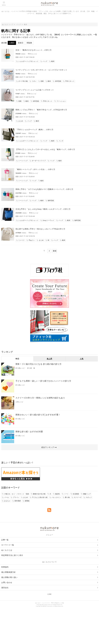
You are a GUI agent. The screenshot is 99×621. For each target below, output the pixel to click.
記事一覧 (5, 540)
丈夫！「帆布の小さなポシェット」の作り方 (33, 50)
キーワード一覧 (7, 545)
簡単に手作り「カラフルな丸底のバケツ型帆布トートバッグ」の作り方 (44, 189)
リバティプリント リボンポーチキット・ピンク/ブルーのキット (41, 70)
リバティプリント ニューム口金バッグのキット (34, 90)
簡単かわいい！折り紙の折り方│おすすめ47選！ (37, 414)
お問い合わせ (6, 582)
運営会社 (5, 587)
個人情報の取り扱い (9, 577)
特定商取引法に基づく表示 (12, 555)
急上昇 (49, 359)
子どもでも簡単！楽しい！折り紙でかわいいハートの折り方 (43, 381)
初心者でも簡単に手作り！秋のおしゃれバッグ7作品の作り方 (40, 229)
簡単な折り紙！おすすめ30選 (29, 431)
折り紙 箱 (31, 368)
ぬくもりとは (6, 550)
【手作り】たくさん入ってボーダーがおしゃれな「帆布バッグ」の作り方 (45, 149)
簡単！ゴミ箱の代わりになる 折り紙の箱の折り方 (38, 364)
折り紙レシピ (20, 368)
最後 (54, 251)
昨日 (17, 359)
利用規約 (5, 567)
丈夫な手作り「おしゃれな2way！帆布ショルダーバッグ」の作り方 (43, 209)
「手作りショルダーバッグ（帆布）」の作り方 (34, 129)
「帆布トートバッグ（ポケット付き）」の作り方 (35, 169)
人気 (81, 359)
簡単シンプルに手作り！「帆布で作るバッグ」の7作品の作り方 (41, 110)
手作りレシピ (32, 54)
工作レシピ (19, 402)
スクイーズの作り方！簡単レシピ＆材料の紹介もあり (40, 397)
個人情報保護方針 (8, 572)
